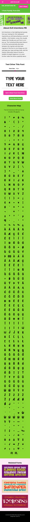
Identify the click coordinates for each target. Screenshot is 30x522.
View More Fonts (16, 98)
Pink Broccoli (15, 2)
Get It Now (23, 6)
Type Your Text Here (15, 82)
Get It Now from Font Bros (15, 93)
